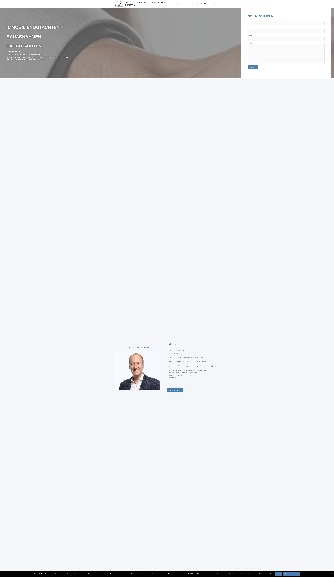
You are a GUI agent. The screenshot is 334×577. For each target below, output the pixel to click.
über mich (188, 4)
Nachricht (250, 43)
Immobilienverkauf (206, 4)
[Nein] (332, 574)
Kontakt (216, 4)
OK (278, 573)
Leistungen (179, 4)
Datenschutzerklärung (291, 573)
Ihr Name (250, 20)
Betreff (250, 35)
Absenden (253, 67)
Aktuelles (196, 4)
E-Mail (250, 28)
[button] (183, 3)
